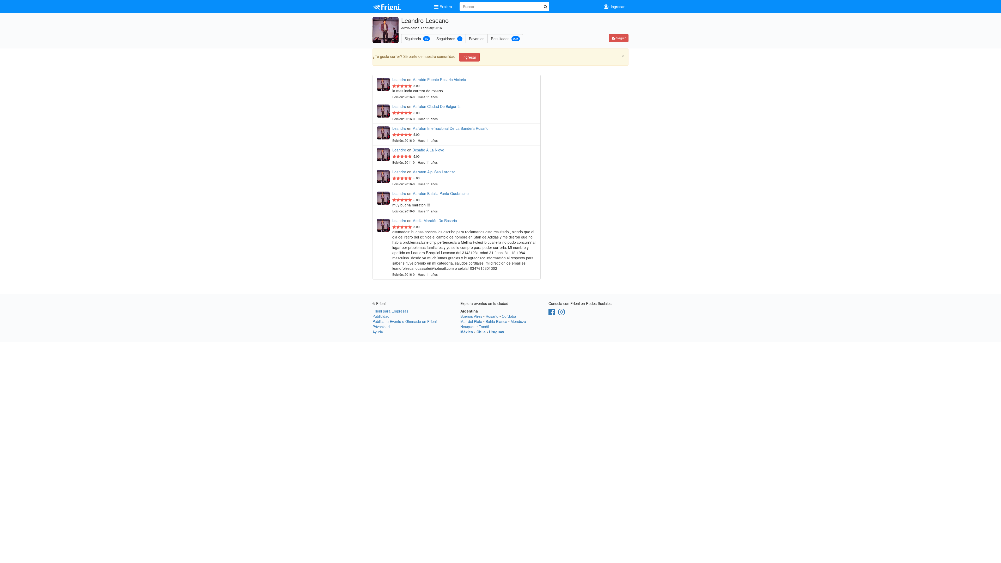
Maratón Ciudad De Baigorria (436, 106)
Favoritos (476, 38)
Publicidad (381, 316)
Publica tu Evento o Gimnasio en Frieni (405, 321)
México (466, 331)
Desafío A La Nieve (428, 149)
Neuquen (467, 326)
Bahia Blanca (496, 321)
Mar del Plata (471, 321)
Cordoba (509, 316)
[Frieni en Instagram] (561, 313)
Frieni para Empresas (390, 311)
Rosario (492, 316)
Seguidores (448, 38)
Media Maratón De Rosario (434, 220)
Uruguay (496, 331)
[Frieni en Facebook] (551, 313)
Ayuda (378, 331)
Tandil (484, 326)
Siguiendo (416, 38)
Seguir (620, 38)
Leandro (399, 79)
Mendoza (518, 321)
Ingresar (617, 6)
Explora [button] (445, 6)
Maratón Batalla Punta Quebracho (440, 193)
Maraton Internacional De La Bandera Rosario (450, 128)
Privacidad (381, 326)
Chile (481, 331)
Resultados (504, 38)
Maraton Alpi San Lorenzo (433, 171)
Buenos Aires (471, 316)
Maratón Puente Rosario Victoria (439, 79)
